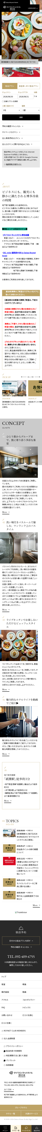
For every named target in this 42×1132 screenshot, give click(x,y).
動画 (24, 992)
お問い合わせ (7, 1015)
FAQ (3, 1007)
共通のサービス (31, 1113)
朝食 (24, 984)
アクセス (5, 999)
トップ (4, 976)
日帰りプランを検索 (11, 101)
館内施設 (5, 992)
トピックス (26, 1007)
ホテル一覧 (10, 1113)
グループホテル (21, 1107)
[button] (23, 377)
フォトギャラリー (29, 999)
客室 (3, 984)
